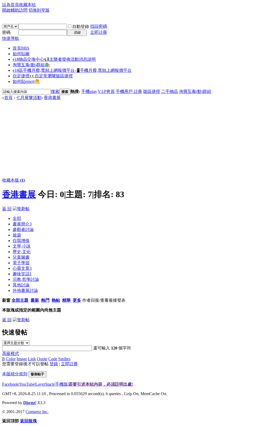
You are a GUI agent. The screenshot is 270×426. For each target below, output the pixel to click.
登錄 (54, 364)
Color (11, 359)
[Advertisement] (135, 140)
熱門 (45, 300)
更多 (77, 300)
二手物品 (169, 91)
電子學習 (21, 263)
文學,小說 (22, 246)
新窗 (6, 300)
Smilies (64, 359)
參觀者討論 (23, 229)
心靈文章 (22, 268)
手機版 (61, 384)
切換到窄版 (39, 10)
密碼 (6, 32)
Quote (42, 359)
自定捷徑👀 (43, 76)
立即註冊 (98, 32)
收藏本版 (13, 180)
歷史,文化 (22, 251)
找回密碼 (98, 26)
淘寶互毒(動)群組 (195, 91)
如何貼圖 (21, 53)
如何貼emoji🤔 (26, 81)
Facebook (10, 384)
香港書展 (52, 97)
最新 (35, 300)
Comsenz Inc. (37, 411)
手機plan (89, 91)
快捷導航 (10, 38)
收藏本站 (27, 4)
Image (22, 359)
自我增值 (21, 240)
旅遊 (17, 235)
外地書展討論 (25, 290)
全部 (17, 218)
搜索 (55, 91)
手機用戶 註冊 (129, 91)
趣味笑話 (22, 274)
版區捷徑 (151, 91)
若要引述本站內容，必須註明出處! (101, 384)
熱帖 (56, 300)
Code (52, 359)
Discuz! (29, 402)
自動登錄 (80, 26)
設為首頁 (10, 4)
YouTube (27, 384)
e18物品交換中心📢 (54, 59)
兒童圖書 (21, 257)
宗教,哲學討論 (26, 279)
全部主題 (20, 300)
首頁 (21, 48)
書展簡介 (22, 224)
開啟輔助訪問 (14, 10)
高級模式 (10, 353)
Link (32, 359)
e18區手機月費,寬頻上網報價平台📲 (72, 70)
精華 (66, 300)
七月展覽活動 (28, 97)
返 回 (7, 208)
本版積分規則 (14, 374)
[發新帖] (21, 208)
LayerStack (44, 384)
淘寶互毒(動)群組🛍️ (31, 65)
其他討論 (21, 285)
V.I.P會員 (106, 91)
